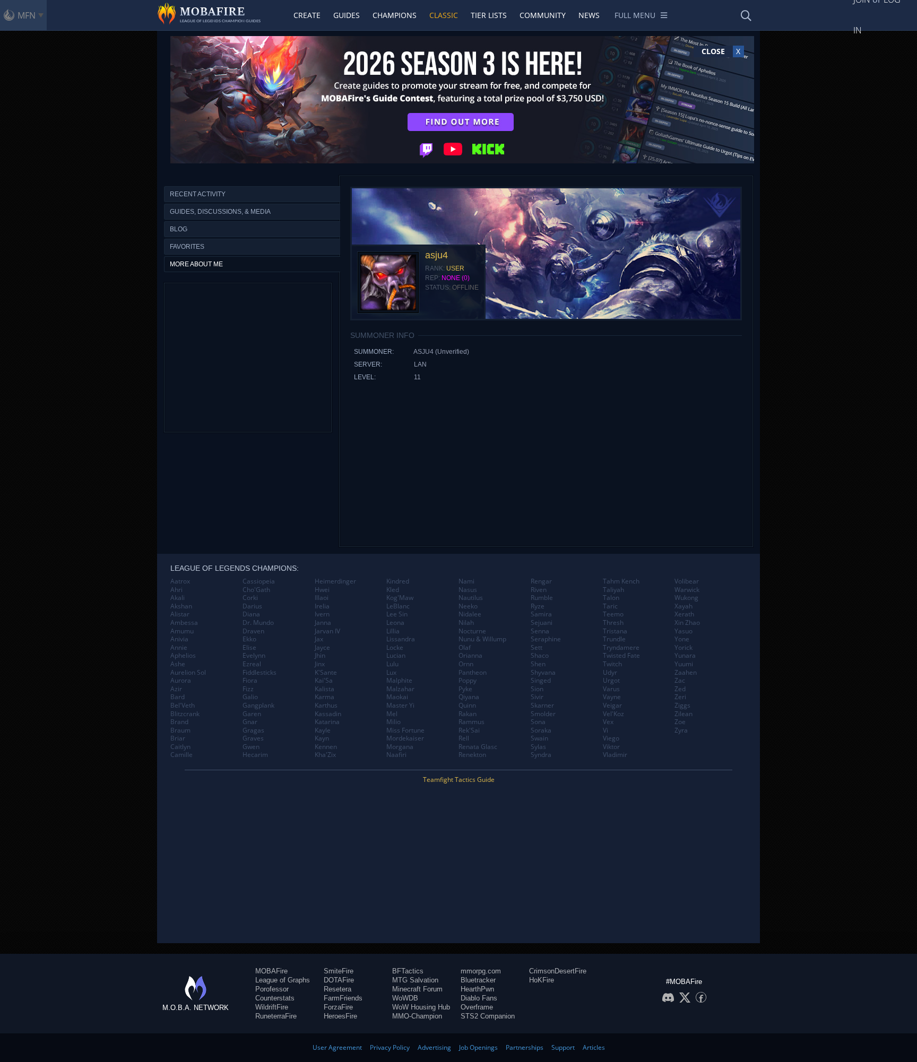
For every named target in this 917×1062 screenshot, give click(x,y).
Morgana (399, 747)
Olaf (464, 647)
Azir (176, 689)
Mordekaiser (405, 738)
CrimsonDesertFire (557, 971)
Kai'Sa (324, 680)
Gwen (251, 747)
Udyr (610, 672)
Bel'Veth (182, 705)
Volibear (686, 581)
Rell (463, 738)
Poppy (467, 680)
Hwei (322, 590)
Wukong (686, 598)
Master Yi (400, 705)
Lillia (393, 631)
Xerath (684, 614)
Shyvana (543, 672)
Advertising (434, 1047)
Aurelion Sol (188, 672)
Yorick (683, 647)
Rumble (542, 598)
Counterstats (275, 998)
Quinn (467, 705)
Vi (605, 730)
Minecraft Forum (417, 989)
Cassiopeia (259, 581)
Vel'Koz (613, 714)
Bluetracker (478, 980)
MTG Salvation (415, 980)
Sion (537, 689)
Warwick (686, 590)
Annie (178, 647)
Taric (610, 606)
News (589, 15)
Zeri (680, 697)
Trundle (614, 639)
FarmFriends (343, 998)
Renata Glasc (477, 747)
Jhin (320, 655)
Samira (541, 614)
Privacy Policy (390, 1047)
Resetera (337, 989)
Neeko (468, 606)
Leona (395, 623)
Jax (319, 639)
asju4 (436, 255)
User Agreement (337, 1047)
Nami (466, 581)
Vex (608, 722)
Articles (594, 1047)
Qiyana (468, 697)
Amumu (182, 631)
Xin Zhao (687, 623)
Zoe (680, 722)
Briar (177, 738)
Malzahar (400, 689)
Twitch (612, 664)
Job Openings (478, 1047)
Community (543, 15)
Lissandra (400, 639)
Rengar (541, 581)
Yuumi (683, 664)
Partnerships (524, 1047)
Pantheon (472, 672)
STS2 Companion (488, 1016)
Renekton (472, 755)
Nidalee (469, 614)
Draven (253, 631)
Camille (181, 755)
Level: (365, 377)
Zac (679, 680)
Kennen (326, 747)
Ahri (176, 590)
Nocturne (472, 631)
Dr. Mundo (258, 623)
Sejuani (541, 623)
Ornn (465, 664)
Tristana (615, 631)
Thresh (613, 623)
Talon (611, 598)
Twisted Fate (621, 655)
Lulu (392, 664)
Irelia (322, 606)
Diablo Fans (479, 998)
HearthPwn (477, 989)
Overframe (477, 1007)
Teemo (613, 614)
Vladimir (615, 755)
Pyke (465, 689)
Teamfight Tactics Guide (459, 779)
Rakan (467, 714)
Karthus (326, 705)
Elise (249, 647)
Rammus (471, 722)
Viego (611, 738)
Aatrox (180, 581)
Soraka (541, 730)
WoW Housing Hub (421, 1007)
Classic (443, 15)
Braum (180, 730)
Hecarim (255, 755)
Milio (393, 722)
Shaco (540, 655)
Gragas (253, 730)
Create (307, 15)
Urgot (611, 680)
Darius (252, 606)
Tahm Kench (621, 581)
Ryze (537, 606)
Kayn (322, 738)
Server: (368, 364)
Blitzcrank (185, 714)
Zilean (683, 714)
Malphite (399, 680)
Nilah (466, 623)
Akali (177, 598)
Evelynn (254, 655)
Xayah (683, 606)
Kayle (323, 730)
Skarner (542, 705)
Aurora (180, 680)
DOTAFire (339, 980)
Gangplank (258, 705)
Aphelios (183, 655)
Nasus (467, 590)
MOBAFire (271, 971)
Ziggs (682, 705)
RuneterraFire (276, 1016)
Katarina (327, 722)
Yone (681, 639)
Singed (541, 680)
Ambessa (184, 623)
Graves (253, 738)
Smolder (543, 714)
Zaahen (685, 672)
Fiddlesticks (259, 672)
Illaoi (321, 598)
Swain (539, 738)
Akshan (181, 606)
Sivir (537, 697)
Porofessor (272, 989)
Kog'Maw (399, 598)
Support (563, 1047)
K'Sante (326, 672)
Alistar (179, 614)
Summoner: (374, 351)
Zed (680, 689)
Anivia (179, 639)
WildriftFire (271, 1007)
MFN (27, 15)
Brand (179, 722)
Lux (391, 672)
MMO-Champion (417, 1016)
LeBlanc (398, 606)
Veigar (612, 705)
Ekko (249, 639)
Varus (611, 689)
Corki (250, 598)
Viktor (611, 747)
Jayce (322, 647)
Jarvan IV (327, 631)
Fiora (250, 680)
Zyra (681, 730)
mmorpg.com (481, 971)
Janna (323, 623)
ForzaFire (338, 1007)
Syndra (541, 755)
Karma (324, 697)
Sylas (538, 747)
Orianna (470, 655)
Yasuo (683, 631)
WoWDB (405, 998)
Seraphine (546, 639)
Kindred (397, 581)
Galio (250, 697)
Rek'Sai (469, 730)
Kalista (324, 689)
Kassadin (328, 714)
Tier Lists (489, 15)
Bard (177, 697)
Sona (538, 722)
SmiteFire (338, 971)
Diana (251, 614)
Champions (395, 15)
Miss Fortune (405, 730)
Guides (346, 15)
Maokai (397, 697)
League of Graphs (282, 980)
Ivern (322, 614)
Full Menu (635, 15)
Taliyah (613, 590)
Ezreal (252, 664)
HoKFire (541, 980)
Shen (538, 664)
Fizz (248, 689)
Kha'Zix (325, 755)
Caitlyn (180, 747)
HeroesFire (340, 1016)
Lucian (395, 655)
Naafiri (396, 755)
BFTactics (407, 971)
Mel (391, 714)
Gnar (250, 722)
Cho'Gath (256, 590)
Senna (540, 631)
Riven (539, 590)
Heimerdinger (335, 581)
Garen (252, 714)
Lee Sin (397, 614)
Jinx (320, 664)
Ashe (177, 664)
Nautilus (470, 598)
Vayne (612, 697)
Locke (394, 647)
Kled (392, 590)
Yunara (685, 655)
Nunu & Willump (482, 639)
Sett (536, 647)
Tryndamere (621, 647)
